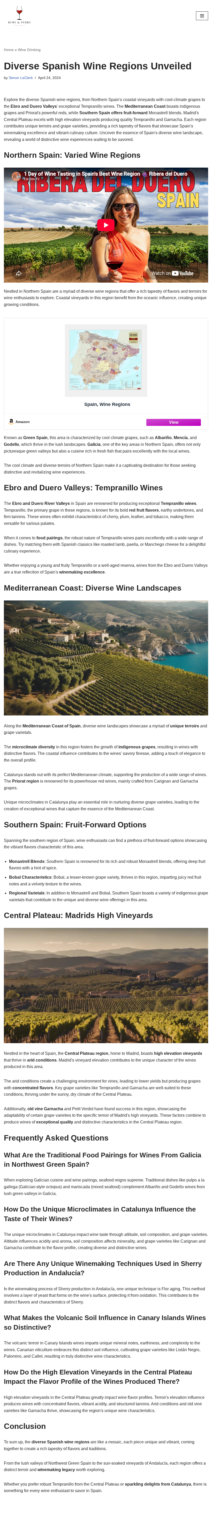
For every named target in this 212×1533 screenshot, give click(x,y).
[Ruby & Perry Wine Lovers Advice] (19, 16)
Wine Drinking (29, 50)
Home (9, 50)
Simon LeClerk (21, 78)
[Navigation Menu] (202, 15)
